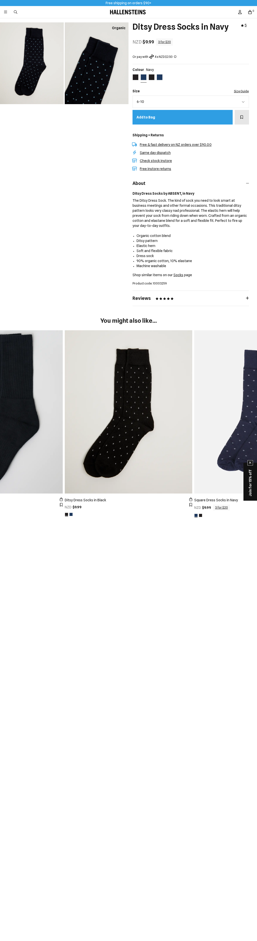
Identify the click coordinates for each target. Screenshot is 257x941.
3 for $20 (164, 42)
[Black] (66, 514)
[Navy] (71, 514)
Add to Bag (146, 117)
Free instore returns (155, 169)
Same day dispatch (155, 153)
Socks (178, 275)
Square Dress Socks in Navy (216, 500)
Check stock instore (156, 161)
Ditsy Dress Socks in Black (85, 500)
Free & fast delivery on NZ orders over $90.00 (176, 145)
